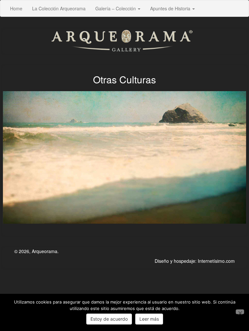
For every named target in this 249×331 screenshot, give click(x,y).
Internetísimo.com (216, 261)
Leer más (149, 319)
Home (16, 8)
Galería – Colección (116, 8)
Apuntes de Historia (171, 8)
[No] (240, 311)
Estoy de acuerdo (109, 319)
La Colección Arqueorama (59, 8)
